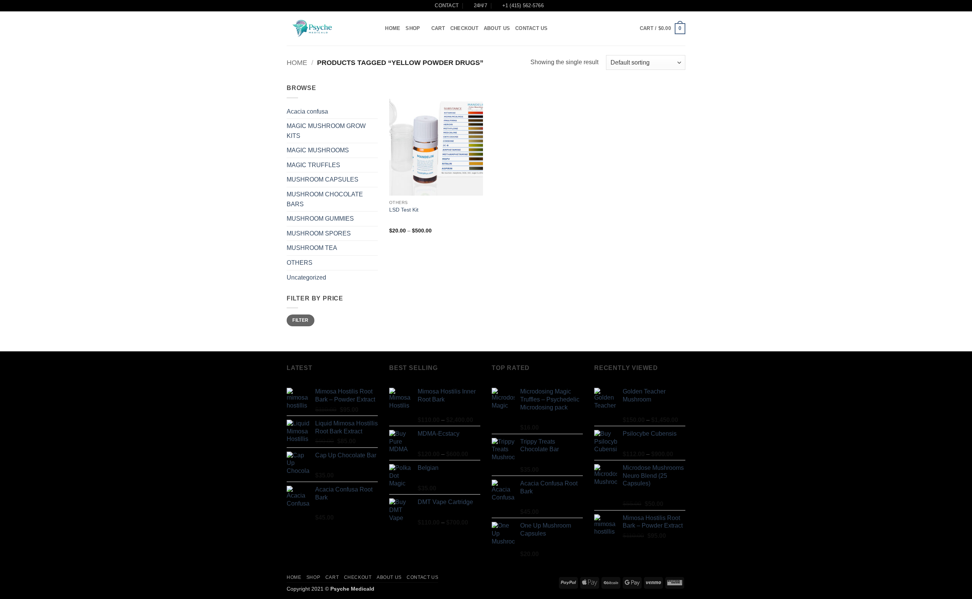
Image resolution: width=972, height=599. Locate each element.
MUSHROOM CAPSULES (322, 179)
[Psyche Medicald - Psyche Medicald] (325, 28)
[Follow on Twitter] (619, 28)
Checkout (464, 28)
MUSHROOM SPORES (319, 233)
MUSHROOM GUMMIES (320, 218)
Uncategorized (306, 277)
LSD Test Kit (403, 210)
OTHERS (299, 262)
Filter (300, 320)
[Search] (377, 28)
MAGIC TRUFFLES (313, 165)
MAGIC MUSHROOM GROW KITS (326, 131)
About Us (497, 28)
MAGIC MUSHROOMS (318, 150)
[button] (662, 29)
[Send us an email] (629, 28)
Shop (413, 28)
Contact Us (531, 28)
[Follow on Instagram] (609, 28)
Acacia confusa (307, 111)
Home (392, 28)
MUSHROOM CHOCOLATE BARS (325, 199)
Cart (438, 28)
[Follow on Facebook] (599, 28)
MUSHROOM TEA (312, 248)
